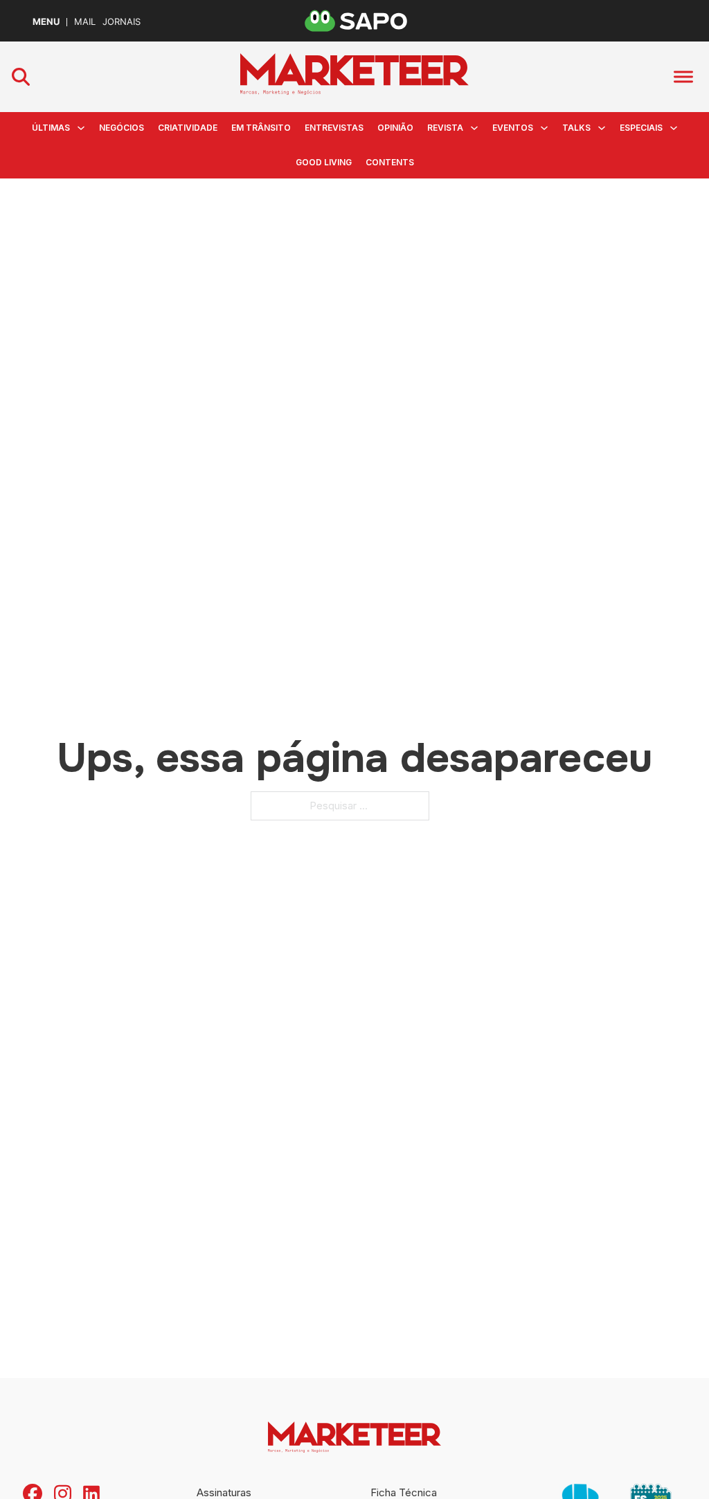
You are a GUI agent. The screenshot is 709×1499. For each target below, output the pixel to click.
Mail (85, 21)
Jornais (121, 21)
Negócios (121, 127)
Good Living (324, 162)
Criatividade (187, 127)
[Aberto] (683, 77)
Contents (390, 162)
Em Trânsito (261, 127)
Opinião (395, 127)
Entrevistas (334, 127)
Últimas (51, 127)
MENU (46, 21)
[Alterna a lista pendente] (81, 128)
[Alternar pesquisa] (21, 77)
